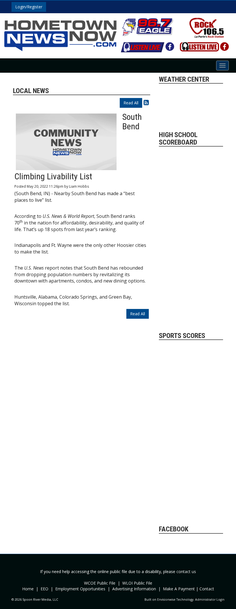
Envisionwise (166, 600)
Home (28, 588)
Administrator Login (209, 600)
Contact (206, 588)
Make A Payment (179, 588)
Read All (130, 102)
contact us (186, 571)
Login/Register (28, 6)
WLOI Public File (137, 583)
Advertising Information (134, 588)
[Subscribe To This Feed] (146, 102)
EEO (44, 588)
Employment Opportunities (80, 588)
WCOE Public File (99, 583)
